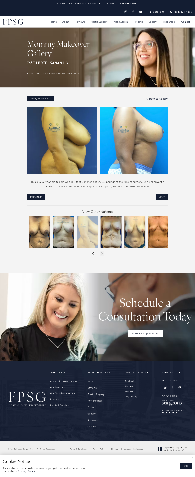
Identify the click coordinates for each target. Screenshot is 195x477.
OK (186, 466)
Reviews (80, 22)
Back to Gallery (158, 98)
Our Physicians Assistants (63, 393)
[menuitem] (125, 11)
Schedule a (145, 310)
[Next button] (102, 253)
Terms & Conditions (79, 449)
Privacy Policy (99, 449)
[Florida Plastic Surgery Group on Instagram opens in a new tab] (125, 11)
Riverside (129, 386)
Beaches (129, 391)
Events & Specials (59, 405)
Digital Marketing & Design (175, 449)
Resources (169, 22)
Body (52, 73)
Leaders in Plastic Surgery (63, 381)
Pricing (139, 22)
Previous (36, 197)
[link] (181, 12)
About (65, 22)
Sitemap (114, 449)
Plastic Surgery (99, 22)
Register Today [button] (128, 3)
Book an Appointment (145, 333)
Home (53, 22)
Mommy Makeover (68, 73)
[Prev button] (93, 253)
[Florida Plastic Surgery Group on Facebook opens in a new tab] (133, 11)
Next (161, 197)
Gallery (152, 22)
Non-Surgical (121, 22)
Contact (185, 22)
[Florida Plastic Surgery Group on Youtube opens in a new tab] (140, 11)
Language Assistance (133, 449)
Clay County (131, 396)
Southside (130, 381)
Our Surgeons (57, 387)
